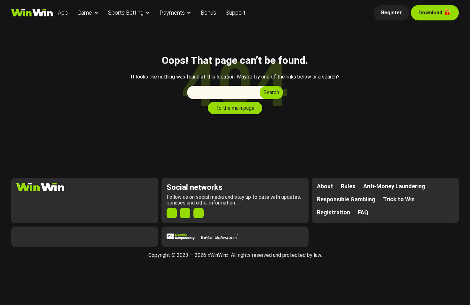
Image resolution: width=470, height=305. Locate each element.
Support (236, 12)
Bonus (208, 12)
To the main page (235, 108)
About (325, 186)
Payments (172, 12)
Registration (333, 212)
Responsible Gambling (346, 199)
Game (84, 12)
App (63, 12)
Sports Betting (126, 12)
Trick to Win (399, 199)
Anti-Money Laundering (394, 186)
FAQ (363, 212)
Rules (348, 186)
